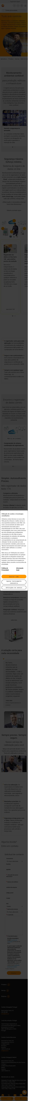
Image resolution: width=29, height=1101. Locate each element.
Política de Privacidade (5, 569)
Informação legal (19, 569)
